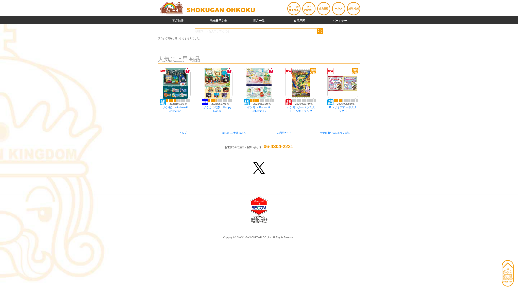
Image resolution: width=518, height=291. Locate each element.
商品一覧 (259, 20)
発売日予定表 (218, 20)
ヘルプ (183, 132)
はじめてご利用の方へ (234, 132)
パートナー (340, 20)
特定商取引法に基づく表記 (334, 132)
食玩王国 (299, 20)
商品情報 (178, 20)
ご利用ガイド (284, 132)
